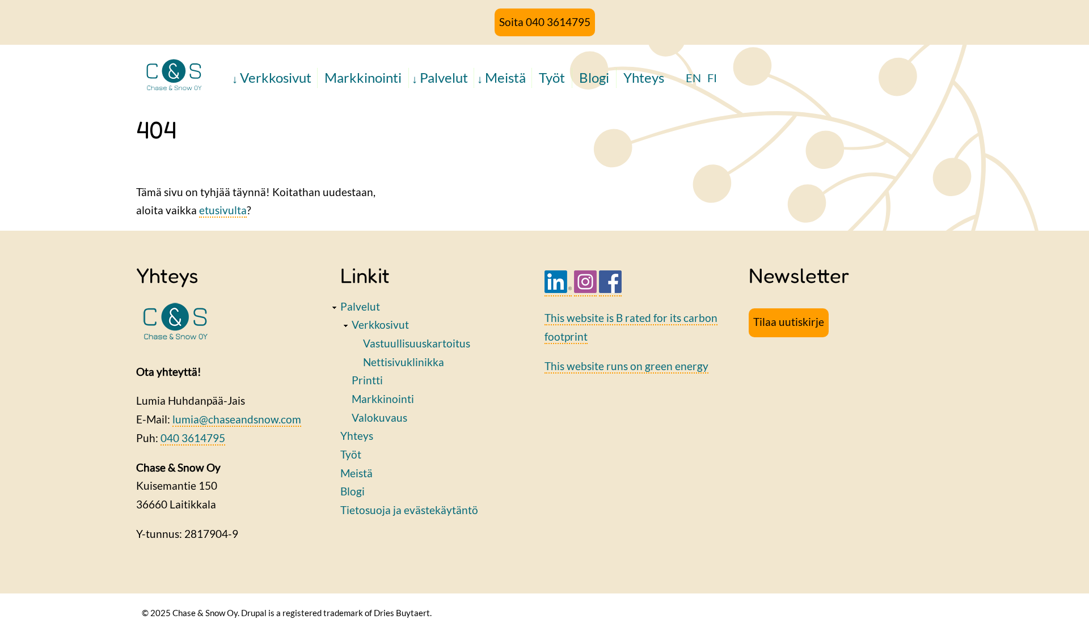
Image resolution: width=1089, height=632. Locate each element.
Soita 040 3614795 (544, 21)
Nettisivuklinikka (403, 361)
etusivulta (223, 210)
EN (693, 77)
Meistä (505, 77)
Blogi (594, 77)
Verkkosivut (275, 77)
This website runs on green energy (626, 365)
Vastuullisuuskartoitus (416, 343)
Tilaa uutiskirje (788, 321)
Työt (552, 77)
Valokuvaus (379, 417)
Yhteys (643, 77)
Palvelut (444, 77)
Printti (367, 380)
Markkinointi (363, 77)
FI (712, 77)
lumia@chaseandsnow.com (236, 419)
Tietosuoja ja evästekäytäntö (409, 509)
